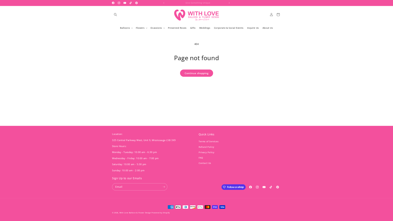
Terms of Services (208, 141)
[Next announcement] (229, 3)
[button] (115, 14)
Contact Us (205, 163)
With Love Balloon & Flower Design (135, 212)
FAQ (201, 157)
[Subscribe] (163, 186)
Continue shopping (196, 73)
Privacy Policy (206, 152)
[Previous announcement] (163, 3)
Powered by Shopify (161, 212)
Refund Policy (206, 146)
